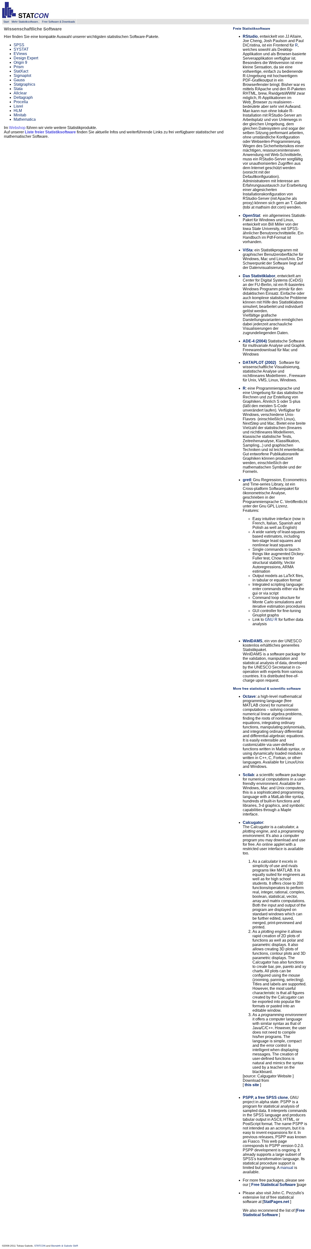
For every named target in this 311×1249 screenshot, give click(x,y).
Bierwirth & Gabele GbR (64, 1245)
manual (286, 1168)
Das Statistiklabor (259, 276)
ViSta (247, 250)
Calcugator (253, 822)
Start (6, 21)
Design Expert (26, 58)
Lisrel (18, 106)
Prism (19, 67)
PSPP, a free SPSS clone (265, 1097)
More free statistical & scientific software (267, 688)
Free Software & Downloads (58, 21)
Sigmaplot (22, 75)
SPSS (19, 45)
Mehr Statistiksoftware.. (25, 21)
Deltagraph (23, 97)
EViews (20, 54)
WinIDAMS (252, 641)
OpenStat (251, 215)
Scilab (248, 775)
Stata (18, 89)
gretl (247, 480)
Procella (21, 102)
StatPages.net (276, 1202)
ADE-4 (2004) (255, 341)
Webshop (17, 128)
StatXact (21, 71)
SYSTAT (21, 49)
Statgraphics (24, 84)
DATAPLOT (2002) (259, 362)
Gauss (19, 80)
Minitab (20, 115)
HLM (18, 111)
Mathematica (25, 119)
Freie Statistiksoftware (251, 28)
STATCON (39, 1245)
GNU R (271, 619)
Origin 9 (20, 62)
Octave (249, 696)
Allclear (20, 93)
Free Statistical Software (273, 1185)
